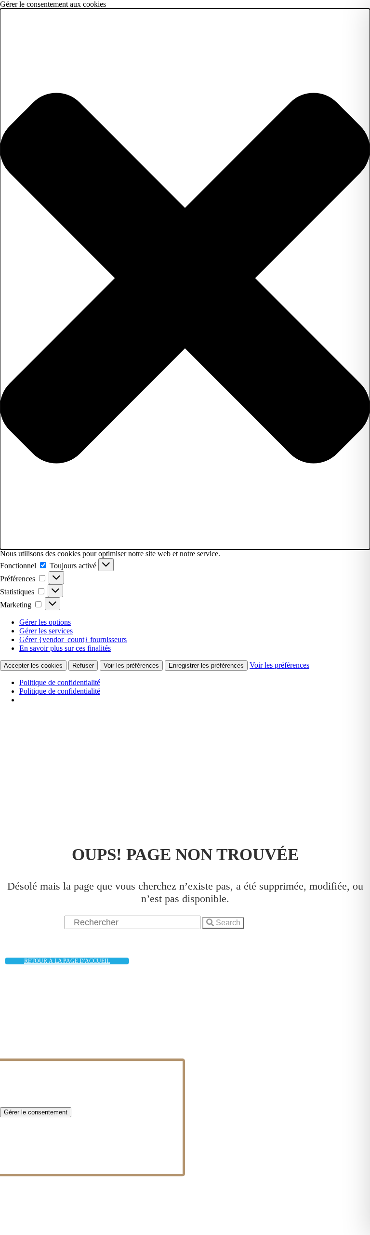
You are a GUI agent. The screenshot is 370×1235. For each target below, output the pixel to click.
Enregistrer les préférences (206, 665)
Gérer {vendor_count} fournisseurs (73, 639)
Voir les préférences (131, 665)
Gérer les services (46, 631)
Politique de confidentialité (59, 682)
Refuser (83, 665)
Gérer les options (45, 622)
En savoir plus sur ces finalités (65, 648)
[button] (185, 279)
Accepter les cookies (33, 665)
